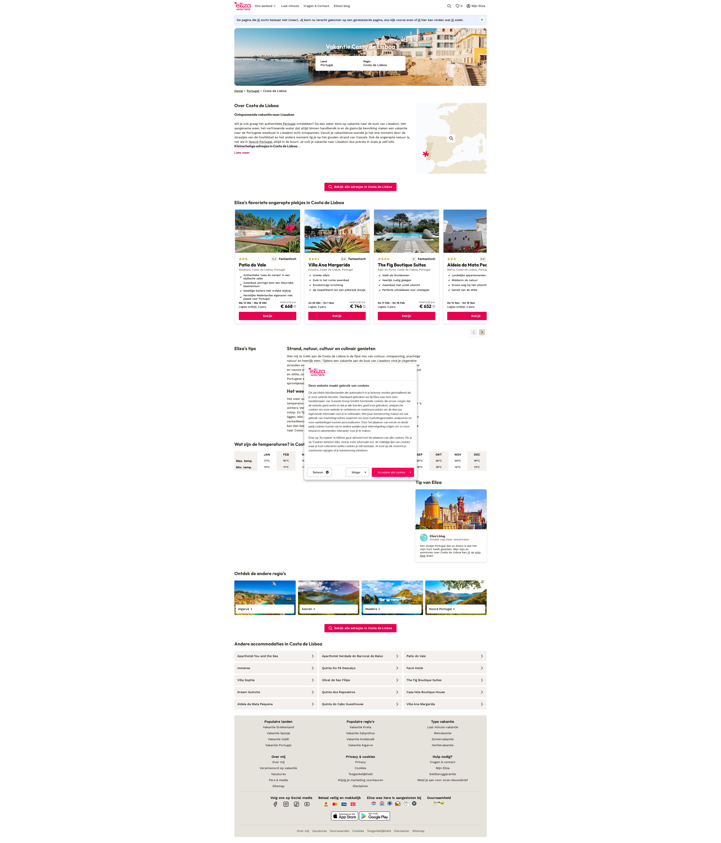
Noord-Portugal (260, 142)
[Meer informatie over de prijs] (294, 306)
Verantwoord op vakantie (278, 768)
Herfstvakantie (442, 745)
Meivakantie (442, 733)
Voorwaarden (339, 831)
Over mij (278, 762)
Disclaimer (360, 786)
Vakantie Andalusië (360, 739)
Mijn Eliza (442, 768)
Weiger (356, 472)
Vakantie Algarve (360, 745)
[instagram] (286, 806)
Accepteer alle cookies (391, 472)
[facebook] (275, 806)
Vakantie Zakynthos (360, 733)
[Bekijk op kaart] (451, 138)
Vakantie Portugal (278, 745)
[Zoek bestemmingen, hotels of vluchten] (449, 6)
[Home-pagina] (242, 6)
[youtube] (307, 806)
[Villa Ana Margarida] (337, 267)
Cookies (360, 768)
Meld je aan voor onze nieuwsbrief (442, 780)
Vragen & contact (442, 762)
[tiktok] (296, 806)
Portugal (289, 124)
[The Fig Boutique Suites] (406, 267)
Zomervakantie (443, 739)
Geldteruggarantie (442, 774)
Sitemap (278, 786)
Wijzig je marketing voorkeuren (360, 780)
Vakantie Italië (278, 739)
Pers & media (278, 780)
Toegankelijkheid (360, 774)
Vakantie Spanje (278, 733)
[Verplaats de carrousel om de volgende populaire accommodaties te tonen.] (482, 332)
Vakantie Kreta (360, 727)
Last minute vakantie (442, 727)
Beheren (318, 472)
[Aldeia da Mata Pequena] (475, 267)
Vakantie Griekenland (278, 727)
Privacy (360, 762)
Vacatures (278, 774)
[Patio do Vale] (267, 267)
